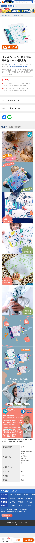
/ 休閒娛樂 (7, 15)
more (31, 491)
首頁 (3, 15)
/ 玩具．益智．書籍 (15, 15)
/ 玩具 (22, 15)
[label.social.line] (9, 117)
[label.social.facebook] (4, 117)
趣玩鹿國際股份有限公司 (18, 66)
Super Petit (12, 64)
